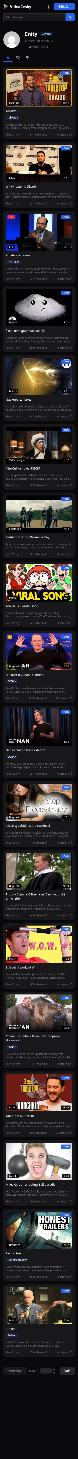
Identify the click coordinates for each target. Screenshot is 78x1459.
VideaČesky (20, 6)
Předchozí (14, 1371)
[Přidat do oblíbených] (10, 74)
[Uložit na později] (18, 74)
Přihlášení (64, 7)
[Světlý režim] (48, 6)
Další (67, 1371)
